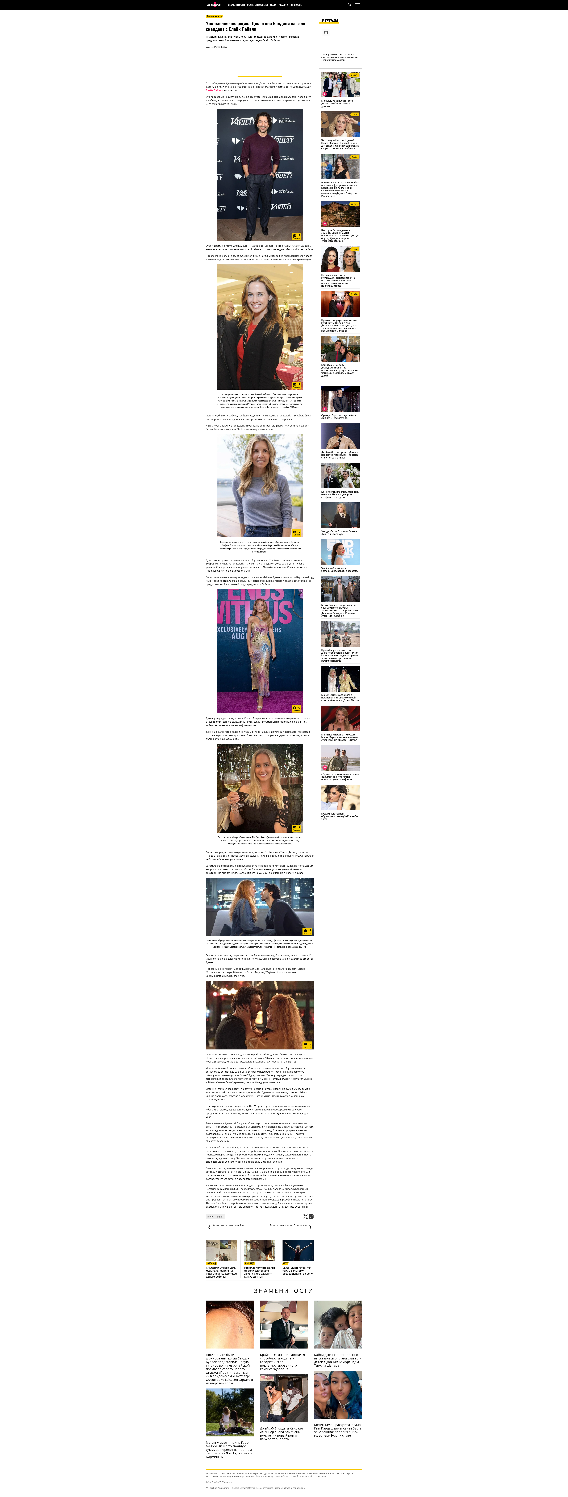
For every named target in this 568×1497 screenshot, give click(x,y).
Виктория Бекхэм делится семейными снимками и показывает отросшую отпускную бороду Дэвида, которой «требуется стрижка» (340, 235)
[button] (351, 5)
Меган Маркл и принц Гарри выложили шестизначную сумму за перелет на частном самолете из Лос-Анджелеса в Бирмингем (229, 1449)
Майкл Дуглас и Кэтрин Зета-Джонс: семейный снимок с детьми (337, 103)
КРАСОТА (283, 5)
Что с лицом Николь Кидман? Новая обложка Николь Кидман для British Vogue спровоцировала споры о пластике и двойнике (340, 144)
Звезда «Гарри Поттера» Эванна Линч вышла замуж (339, 533)
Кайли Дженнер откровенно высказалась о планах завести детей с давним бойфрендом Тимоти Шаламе (338, 1360)
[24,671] (340, 96)
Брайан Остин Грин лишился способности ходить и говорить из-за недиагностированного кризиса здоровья (282, 1362)
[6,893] (340, 178)
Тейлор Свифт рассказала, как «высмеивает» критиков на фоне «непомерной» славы (339, 57)
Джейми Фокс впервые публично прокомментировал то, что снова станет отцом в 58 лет (340, 454)
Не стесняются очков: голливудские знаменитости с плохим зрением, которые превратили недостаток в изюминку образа (338, 280)
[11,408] (340, 315)
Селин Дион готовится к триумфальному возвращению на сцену (298, 1270)
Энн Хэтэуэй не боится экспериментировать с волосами (339, 569)
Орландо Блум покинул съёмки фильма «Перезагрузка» (338, 417)
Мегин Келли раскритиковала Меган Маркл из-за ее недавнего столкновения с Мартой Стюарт (339, 737)
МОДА (273, 5)
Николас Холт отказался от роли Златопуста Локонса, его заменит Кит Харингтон (259, 1272)
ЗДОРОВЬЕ (296, 5)
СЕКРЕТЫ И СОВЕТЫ (257, 5)
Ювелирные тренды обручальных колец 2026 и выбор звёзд (340, 816)
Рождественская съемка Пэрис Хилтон (291, 1226)
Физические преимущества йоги (226, 1226)
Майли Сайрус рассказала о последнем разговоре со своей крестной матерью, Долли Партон (340, 697)
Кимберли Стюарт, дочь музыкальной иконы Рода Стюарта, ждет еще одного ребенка (221, 1272)
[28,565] (340, 226)
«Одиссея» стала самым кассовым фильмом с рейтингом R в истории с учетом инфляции (340, 776)
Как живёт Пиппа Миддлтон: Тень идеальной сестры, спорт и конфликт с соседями (340, 494)
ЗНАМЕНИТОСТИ (236, 5)
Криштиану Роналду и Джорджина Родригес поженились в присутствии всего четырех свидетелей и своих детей (340, 370)
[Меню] (357, 5)
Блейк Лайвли (214, 90)
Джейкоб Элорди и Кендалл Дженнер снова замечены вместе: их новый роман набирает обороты (281, 1433)
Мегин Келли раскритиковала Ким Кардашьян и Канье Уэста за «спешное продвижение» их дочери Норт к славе (338, 1430)
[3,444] (340, 271)
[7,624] (340, 136)
